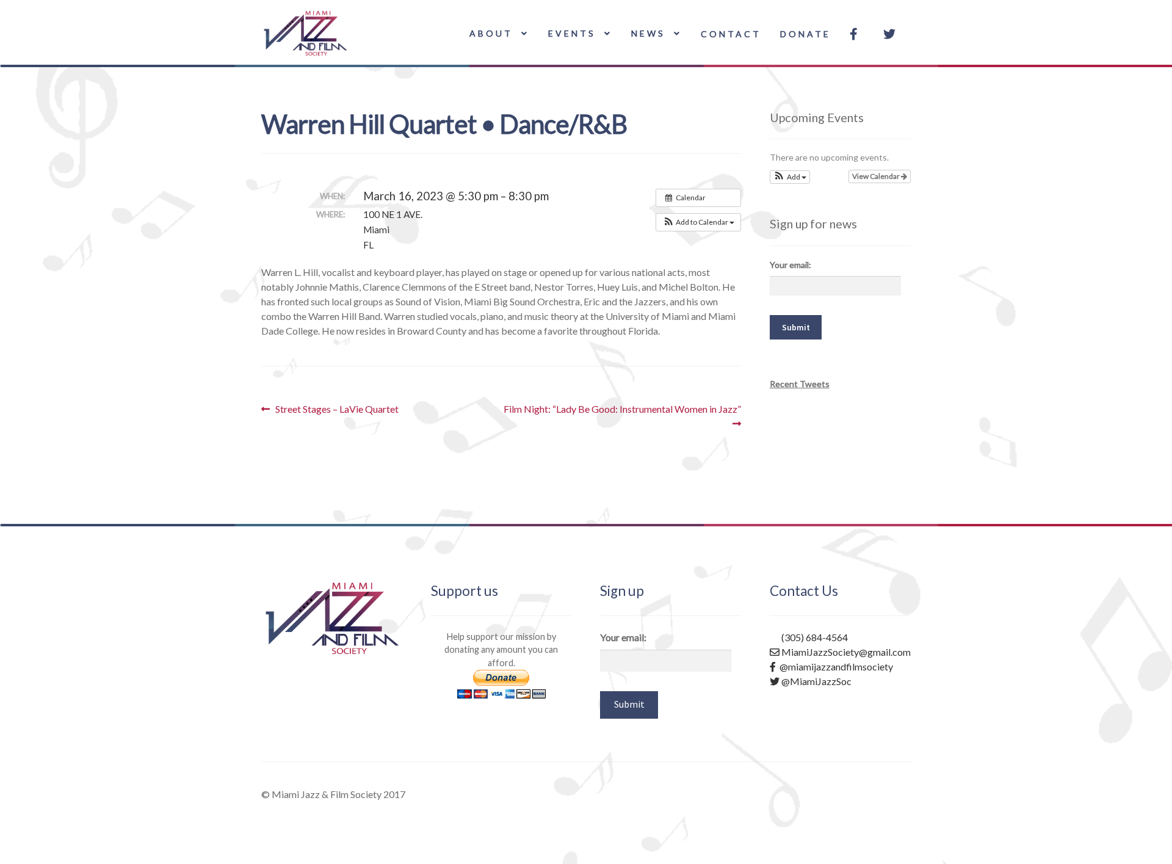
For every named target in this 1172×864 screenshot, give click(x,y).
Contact (731, 34)
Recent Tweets (800, 384)
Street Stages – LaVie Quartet (337, 409)
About (491, 33)
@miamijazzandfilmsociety (834, 666)
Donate (805, 34)
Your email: (790, 265)
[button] (698, 222)
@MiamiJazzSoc (816, 681)
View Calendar (876, 176)
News (648, 33)
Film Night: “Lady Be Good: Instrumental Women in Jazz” (622, 415)
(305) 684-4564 (814, 637)
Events (572, 33)
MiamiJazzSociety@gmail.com (845, 652)
